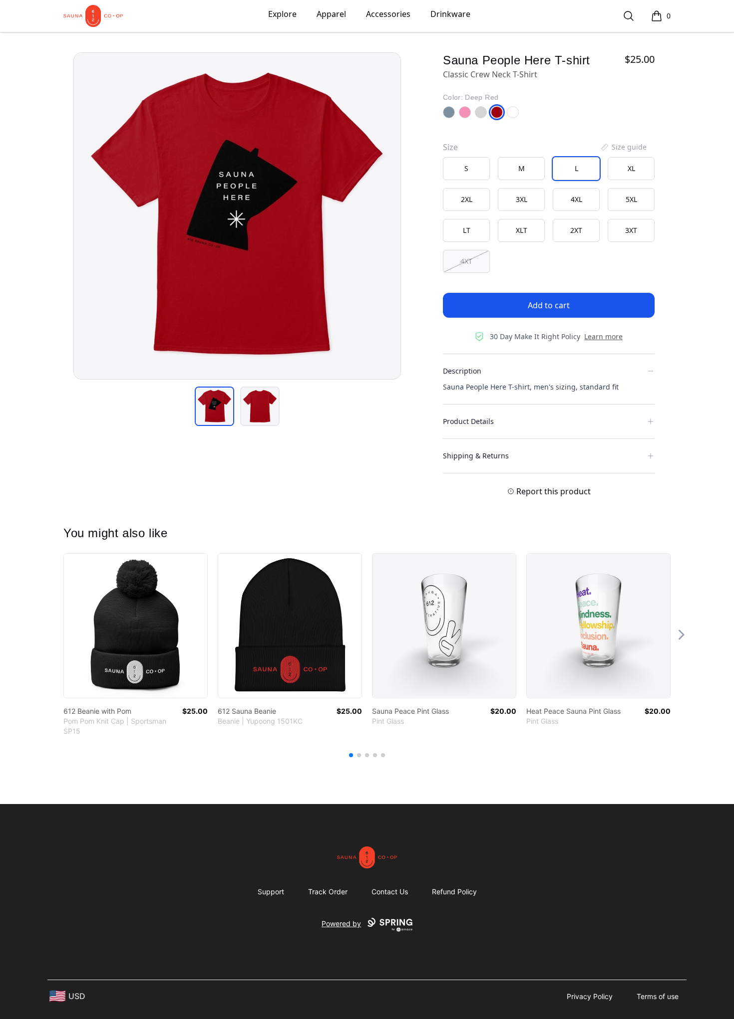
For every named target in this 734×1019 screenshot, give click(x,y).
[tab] (214, 406)
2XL (466, 199)
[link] (135, 626)
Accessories (388, 13)
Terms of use (658, 996)
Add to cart (549, 305)
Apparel (331, 13)
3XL (521, 199)
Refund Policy (454, 891)
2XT (576, 230)
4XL (576, 199)
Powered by (341, 923)
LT (466, 230)
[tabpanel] (237, 216)
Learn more (603, 336)
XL (631, 168)
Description (462, 371)
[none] (623, 147)
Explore (282, 13)
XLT (521, 230)
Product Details (468, 421)
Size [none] (450, 147)
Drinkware (450, 13)
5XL (631, 199)
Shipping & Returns (476, 455)
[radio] (466, 168)
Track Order (328, 891)
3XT (631, 230)
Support (271, 891)
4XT (466, 261)
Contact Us (389, 891)
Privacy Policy (590, 996)
